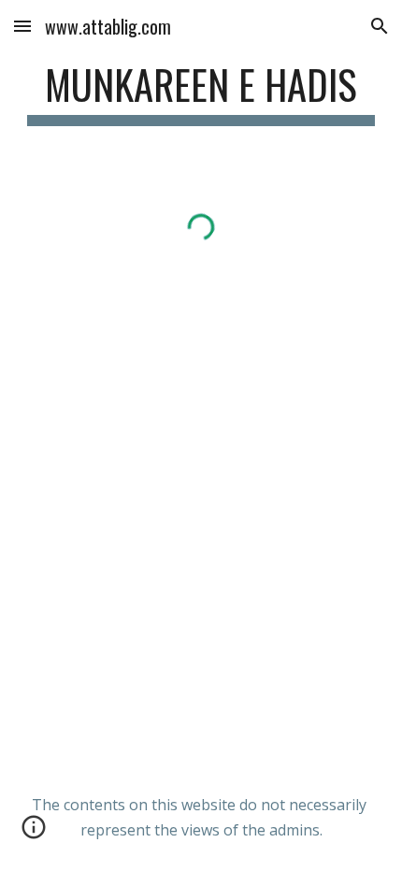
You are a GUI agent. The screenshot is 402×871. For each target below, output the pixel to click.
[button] (22, 25)
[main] (201, 93)
